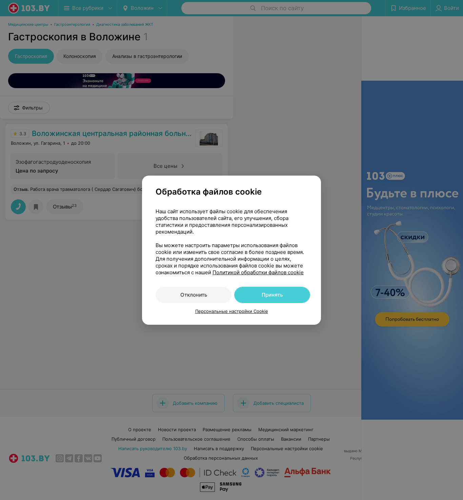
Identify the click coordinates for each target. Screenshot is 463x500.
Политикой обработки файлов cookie (258, 272)
